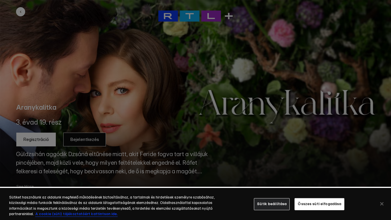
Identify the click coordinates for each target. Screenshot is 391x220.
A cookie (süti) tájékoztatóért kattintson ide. (76, 214)
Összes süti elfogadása (319, 204)
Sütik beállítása (272, 204)
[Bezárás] (382, 203)
